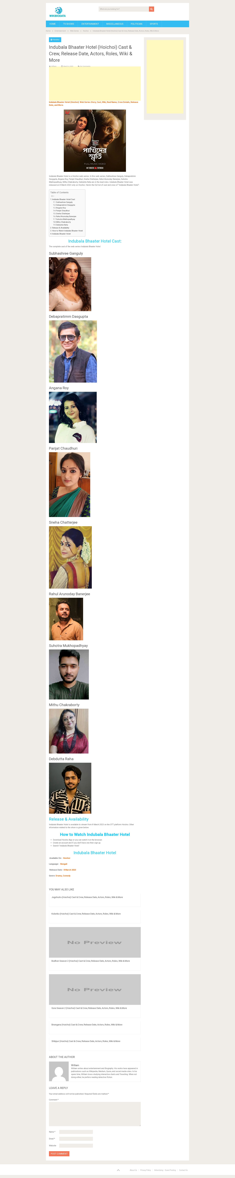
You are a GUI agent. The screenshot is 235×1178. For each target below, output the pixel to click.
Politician (136, 24)
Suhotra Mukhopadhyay (65, 219)
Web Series (74, 31)
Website (52, 1145)
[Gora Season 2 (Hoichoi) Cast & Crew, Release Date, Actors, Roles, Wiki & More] (95, 989)
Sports (154, 24)
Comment (54, 1100)
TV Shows (68, 24)
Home (53, 24)
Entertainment (90, 24)
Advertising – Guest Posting (165, 1170)
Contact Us (183, 1170)
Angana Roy (61, 208)
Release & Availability (60, 228)
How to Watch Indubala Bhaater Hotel (67, 231)
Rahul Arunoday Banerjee (66, 216)
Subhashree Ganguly (64, 202)
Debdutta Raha (62, 225)
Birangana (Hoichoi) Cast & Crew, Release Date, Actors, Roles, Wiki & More (87, 1024)
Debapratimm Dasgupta (65, 205)
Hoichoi (86, 31)
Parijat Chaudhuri (63, 211)
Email (52, 1139)
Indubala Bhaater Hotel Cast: (63, 199)
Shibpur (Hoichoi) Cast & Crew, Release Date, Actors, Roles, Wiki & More (86, 1041)
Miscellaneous (114, 24)
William (53, 66)
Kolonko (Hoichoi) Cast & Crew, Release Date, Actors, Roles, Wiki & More (86, 913)
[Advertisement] (95, 87)
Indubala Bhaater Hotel (61, 234)
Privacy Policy (145, 1170)
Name (52, 1132)
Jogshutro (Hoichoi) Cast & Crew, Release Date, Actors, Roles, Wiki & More (87, 897)
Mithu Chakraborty (63, 222)
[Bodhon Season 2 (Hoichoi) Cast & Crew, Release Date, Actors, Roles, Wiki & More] (95, 942)
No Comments (85, 66)
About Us (133, 1170)
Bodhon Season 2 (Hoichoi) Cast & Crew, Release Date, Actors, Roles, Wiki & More (91, 961)
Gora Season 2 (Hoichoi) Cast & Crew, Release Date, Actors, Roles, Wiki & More (89, 1008)
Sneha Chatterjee (63, 214)
